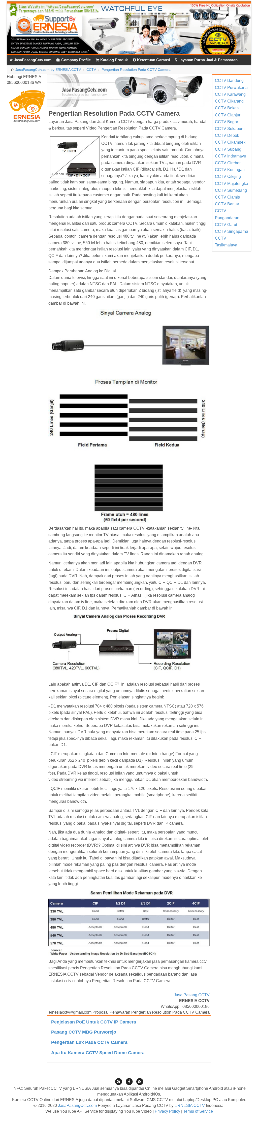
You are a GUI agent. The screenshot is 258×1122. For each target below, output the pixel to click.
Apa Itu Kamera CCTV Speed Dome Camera (98, 1052)
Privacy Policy (167, 1111)
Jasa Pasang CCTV (192, 995)
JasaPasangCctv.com (32, 60)
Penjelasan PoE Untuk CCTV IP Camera (93, 1021)
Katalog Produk (113, 60)
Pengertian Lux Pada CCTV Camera (89, 1042)
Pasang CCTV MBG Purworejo (83, 1032)
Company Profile (75, 60)
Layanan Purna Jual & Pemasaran (207, 60)
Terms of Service (198, 1111)
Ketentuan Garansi (153, 60)
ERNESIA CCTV (190, 1105)
